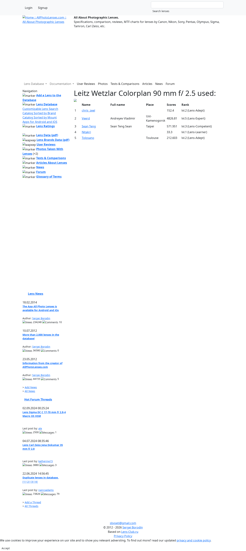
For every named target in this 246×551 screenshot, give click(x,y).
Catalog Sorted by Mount (40, 117)
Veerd (86, 118)
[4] (36, 481)
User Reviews (86, 84)
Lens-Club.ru (129, 532)
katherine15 (45, 461)
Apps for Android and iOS (40, 122)
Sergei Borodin (41, 318)
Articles (147, 84)
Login (28, 8)
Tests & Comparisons (125, 84)
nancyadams (46, 490)
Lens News (35, 294)
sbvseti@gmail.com (123, 523)
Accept (6, 548)
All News (30, 391)
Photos (103, 84)
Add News (31, 387)
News (159, 84)
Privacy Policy (123, 536)
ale (40, 428)
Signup (43, 8)
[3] (32, 481)
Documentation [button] (61, 84)
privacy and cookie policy (194, 540)
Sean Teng (89, 126)
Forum (170, 84)
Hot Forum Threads (38, 399)
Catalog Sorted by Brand (39, 113)
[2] (28, 481)
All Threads (31, 506)
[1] (24, 481)
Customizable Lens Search (40, 109)
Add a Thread (33, 502)
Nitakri (86, 132)
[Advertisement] (123, 53)
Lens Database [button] (34, 84)
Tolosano (88, 138)
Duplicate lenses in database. (41, 477)
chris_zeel (88, 110)
